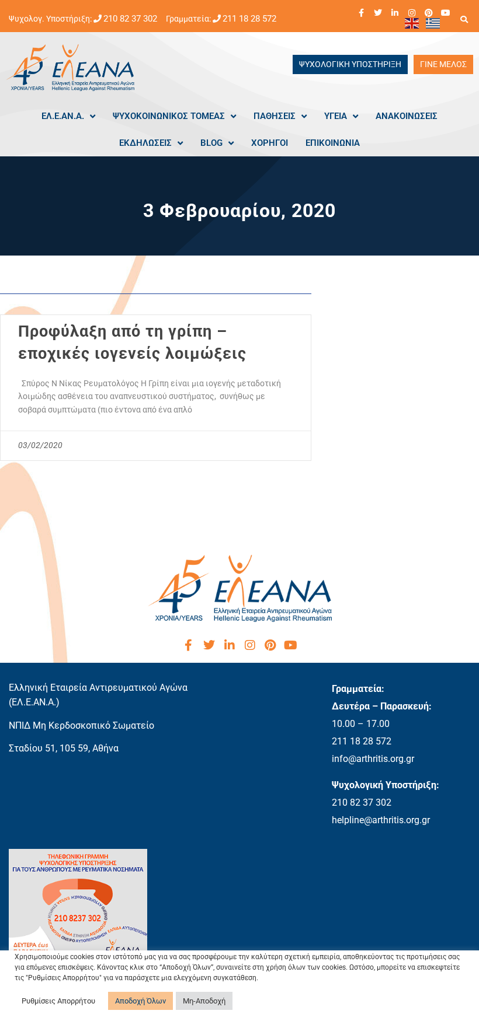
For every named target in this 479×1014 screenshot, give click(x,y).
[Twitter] (378, 13)
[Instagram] (412, 13)
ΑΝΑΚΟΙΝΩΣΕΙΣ (407, 116)
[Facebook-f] (361, 13)
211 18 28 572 (249, 18)
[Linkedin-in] (395, 13)
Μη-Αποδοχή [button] (204, 1000)
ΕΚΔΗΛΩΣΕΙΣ (145, 143)
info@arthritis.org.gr (373, 758)
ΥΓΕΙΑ (335, 116)
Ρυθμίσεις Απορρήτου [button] (58, 1000)
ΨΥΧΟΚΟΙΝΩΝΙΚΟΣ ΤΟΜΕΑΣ (169, 116)
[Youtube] (446, 13)
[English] (412, 22)
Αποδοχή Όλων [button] (140, 1000)
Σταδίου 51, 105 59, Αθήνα (64, 748)
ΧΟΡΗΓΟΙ (269, 143)
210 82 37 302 (130, 18)
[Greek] (433, 22)
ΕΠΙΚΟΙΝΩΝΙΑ (333, 143)
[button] (463, 19)
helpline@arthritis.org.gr (381, 820)
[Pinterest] (429, 13)
